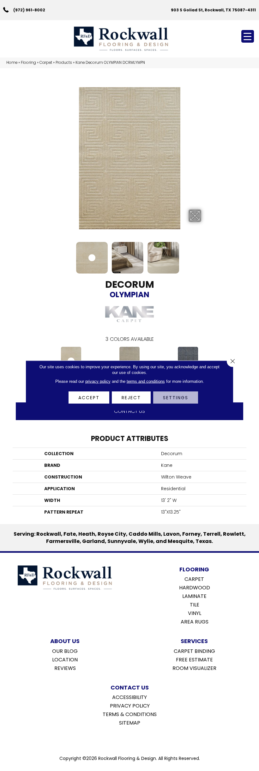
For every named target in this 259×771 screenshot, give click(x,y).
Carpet (45, 62)
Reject (131, 397)
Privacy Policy (130, 705)
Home (11, 62)
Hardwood (194, 587)
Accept (88, 397)
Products (64, 62)
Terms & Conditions (130, 714)
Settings (175, 397)
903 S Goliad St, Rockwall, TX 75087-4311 (213, 10)
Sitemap (129, 722)
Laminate (194, 596)
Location (65, 659)
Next (205, 254)
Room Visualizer (194, 668)
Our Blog (65, 651)
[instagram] (134, 739)
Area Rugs (194, 621)
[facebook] (123, 739)
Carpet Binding (194, 651)
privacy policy (98, 381)
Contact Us (129, 411)
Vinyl (194, 613)
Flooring (28, 62)
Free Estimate (194, 659)
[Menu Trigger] (247, 36)
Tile (194, 604)
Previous (54, 254)
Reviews (65, 668)
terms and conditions (146, 381)
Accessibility (129, 697)
